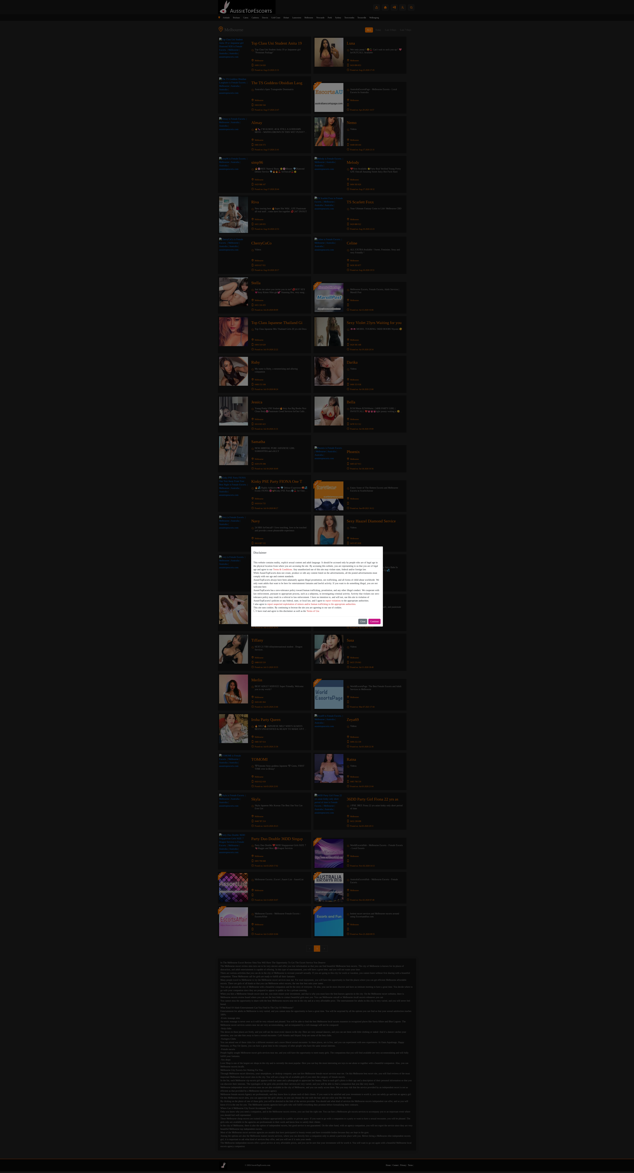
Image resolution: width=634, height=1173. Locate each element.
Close (362, 621)
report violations (333, 600)
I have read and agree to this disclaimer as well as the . (288, 611)
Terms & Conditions (282, 569)
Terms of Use (313, 611)
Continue (374, 621)
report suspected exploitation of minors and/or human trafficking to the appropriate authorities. (311, 604)
